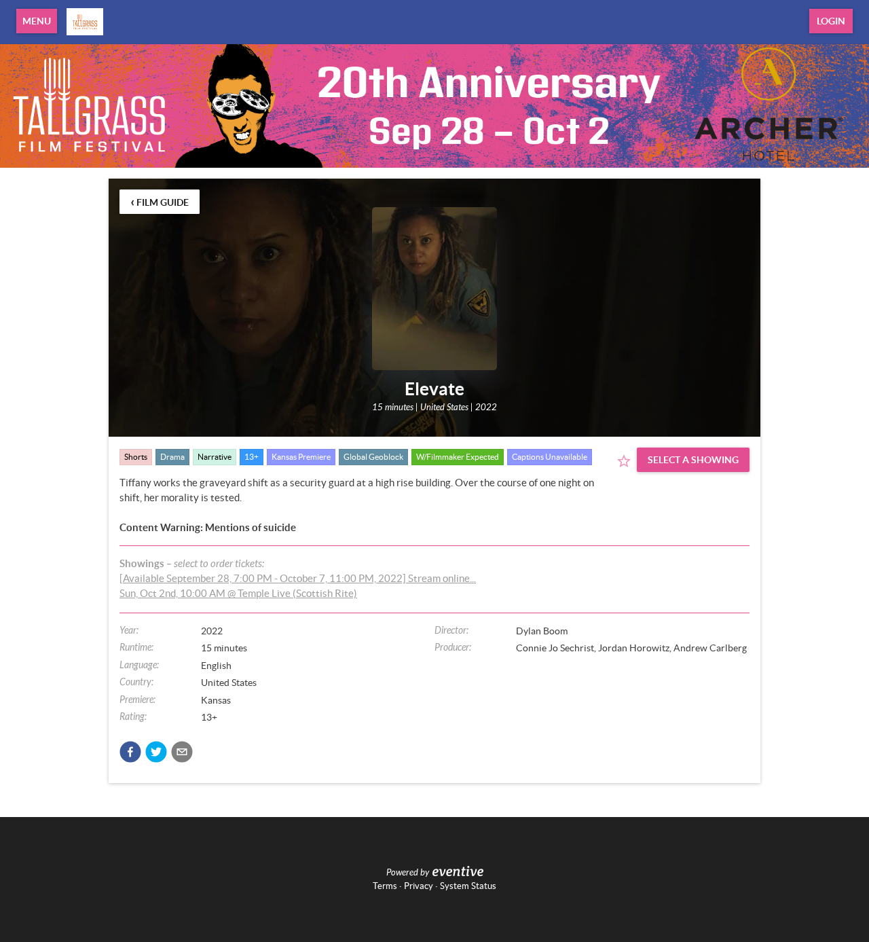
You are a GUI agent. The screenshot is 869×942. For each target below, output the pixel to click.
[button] (130, 752)
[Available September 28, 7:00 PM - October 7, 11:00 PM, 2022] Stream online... (297, 578)
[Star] (624, 461)
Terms (385, 886)
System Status (468, 886)
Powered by (407, 872)
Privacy (418, 886)
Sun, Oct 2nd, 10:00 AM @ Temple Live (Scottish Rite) (238, 593)
